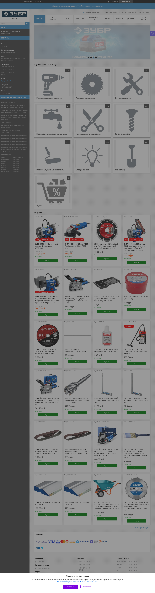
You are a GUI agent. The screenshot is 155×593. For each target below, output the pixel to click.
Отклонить (87, 587)
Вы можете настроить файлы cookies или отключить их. (76, 582)
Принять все (70, 587)
